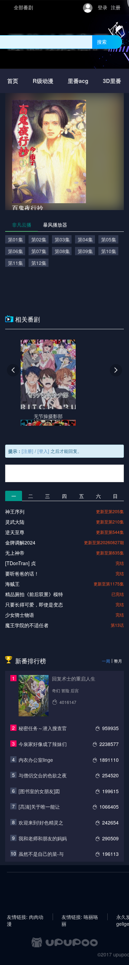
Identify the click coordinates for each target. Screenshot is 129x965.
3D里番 (112, 81)
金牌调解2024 (20, 542)
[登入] (43, 451)
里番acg (78, 81)
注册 (115, 7)
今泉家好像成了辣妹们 (43, 743)
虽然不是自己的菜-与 (41, 853)
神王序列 (14, 511)
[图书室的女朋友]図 (39, 791)
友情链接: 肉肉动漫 (25, 916)
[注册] (27, 451)
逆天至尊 (14, 532)
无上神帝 (14, 552)
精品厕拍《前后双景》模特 (34, 594)
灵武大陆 (14, 521)
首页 (12, 81)
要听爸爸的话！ (22, 573)
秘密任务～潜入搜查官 (43, 728)
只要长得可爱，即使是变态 (34, 604)
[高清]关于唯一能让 (39, 806)
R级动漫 (43, 81)
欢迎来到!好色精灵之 (41, 822)
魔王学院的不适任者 (27, 625)
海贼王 (12, 583)
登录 (102, 7)
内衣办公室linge (36, 759)
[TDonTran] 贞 (20, 563)
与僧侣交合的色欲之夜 (43, 775)
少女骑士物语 (19, 614)
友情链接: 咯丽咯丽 (80, 916)
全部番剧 (23, 7)
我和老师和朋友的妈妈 (43, 838)
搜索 (102, 41)
